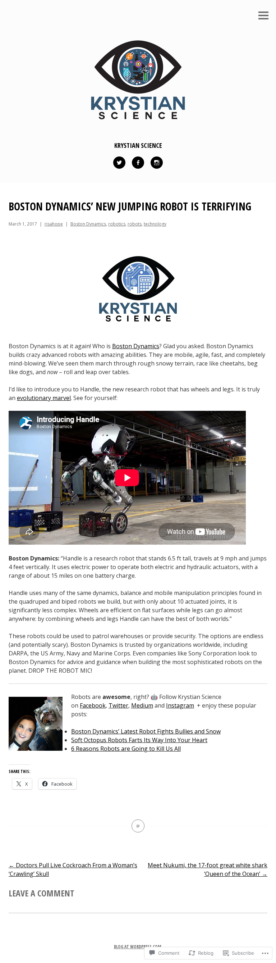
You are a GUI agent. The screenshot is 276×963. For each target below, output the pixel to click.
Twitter (118, 705)
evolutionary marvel (44, 398)
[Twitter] (119, 162)
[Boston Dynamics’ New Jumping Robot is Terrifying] (138, 825)
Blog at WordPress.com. (138, 947)
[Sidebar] (263, 16)
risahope (54, 224)
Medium (142, 705)
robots (135, 224)
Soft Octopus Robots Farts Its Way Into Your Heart (139, 740)
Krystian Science (138, 145)
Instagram (180, 705)
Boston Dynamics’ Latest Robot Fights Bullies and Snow (146, 731)
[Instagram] (156, 162)
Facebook (93, 705)
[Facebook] (138, 162)
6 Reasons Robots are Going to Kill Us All (126, 749)
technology (155, 224)
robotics (116, 224)
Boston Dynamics (88, 224)
